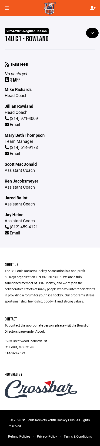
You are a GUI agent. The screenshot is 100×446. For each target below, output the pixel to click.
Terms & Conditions (78, 436)
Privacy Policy (47, 436)
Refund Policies (19, 436)
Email (14, 124)
